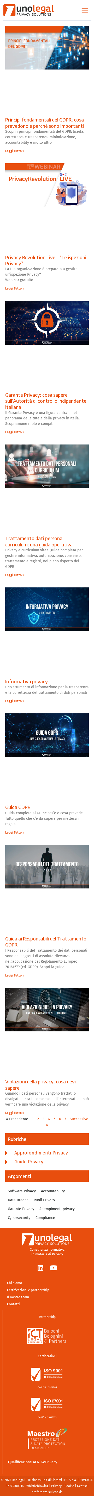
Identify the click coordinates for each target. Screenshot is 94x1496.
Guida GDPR (18, 807)
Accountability (53, 1191)
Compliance (45, 1218)
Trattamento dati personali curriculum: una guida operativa (39, 541)
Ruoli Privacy (44, 1200)
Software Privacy (22, 1191)
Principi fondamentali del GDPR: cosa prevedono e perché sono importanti (45, 123)
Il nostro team (18, 1297)
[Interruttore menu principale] (84, 10)
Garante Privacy (21, 1209)
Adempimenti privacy (57, 1209)
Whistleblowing (37, 1486)
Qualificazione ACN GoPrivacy (32, 1462)
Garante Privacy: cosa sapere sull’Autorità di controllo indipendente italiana (45, 401)
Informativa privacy (26, 681)
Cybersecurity (19, 1218)
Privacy (56, 1486)
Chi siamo (14, 1283)
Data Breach (18, 1200)
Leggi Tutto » (15, 151)
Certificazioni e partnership (28, 1290)
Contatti (13, 1304)
